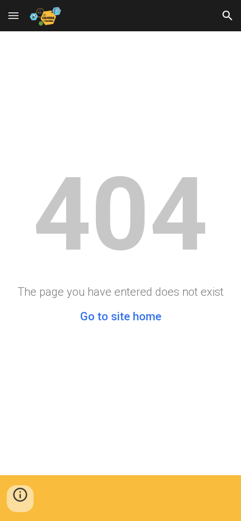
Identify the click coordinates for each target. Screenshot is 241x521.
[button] (13, 15)
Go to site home (120, 316)
